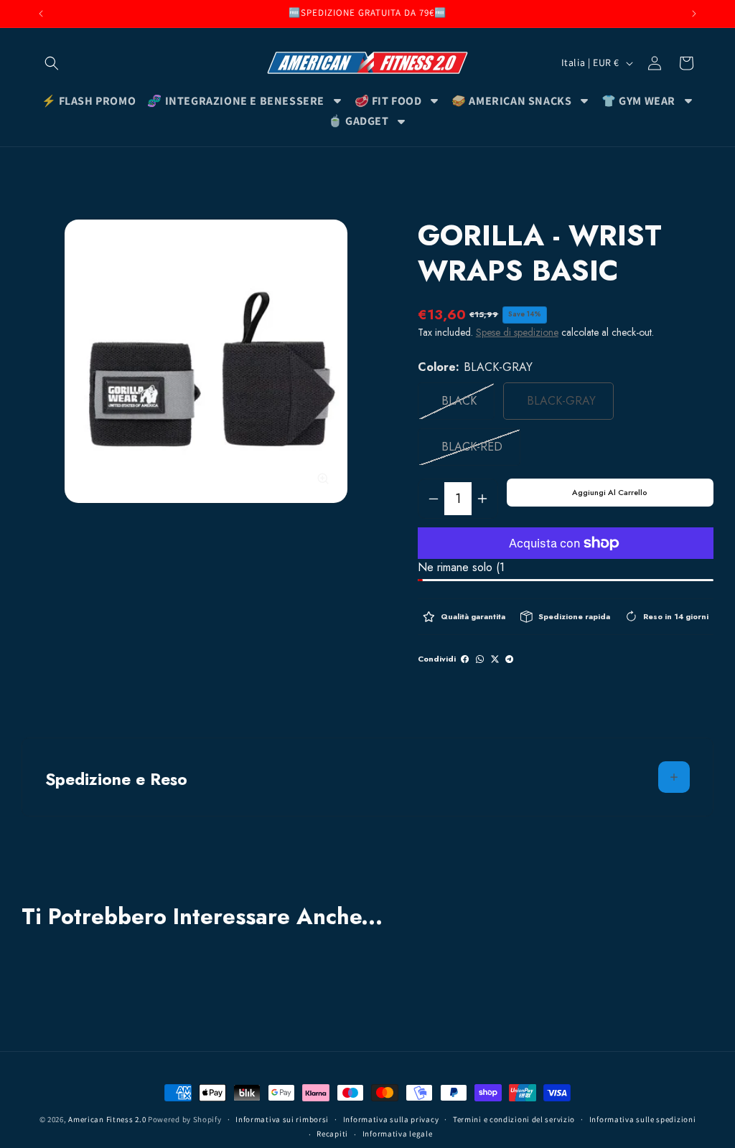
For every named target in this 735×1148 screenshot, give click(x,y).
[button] (51, 63)
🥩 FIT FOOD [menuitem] (388, 100)
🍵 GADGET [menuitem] (358, 120)
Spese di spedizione (517, 332)
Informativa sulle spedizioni (642, 1119)
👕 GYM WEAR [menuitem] (638, 100)
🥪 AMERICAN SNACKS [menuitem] (511, 100)
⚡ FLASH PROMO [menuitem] (89, 100)
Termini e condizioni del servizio (514, 1119)
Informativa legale (397, 1134)
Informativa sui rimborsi (282, 1119)
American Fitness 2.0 (107, 1119)
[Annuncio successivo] (694, 13)
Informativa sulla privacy (391, 1119)
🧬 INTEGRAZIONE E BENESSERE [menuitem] (235, 100)
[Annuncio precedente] (41, 13)
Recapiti (332, 1134)
